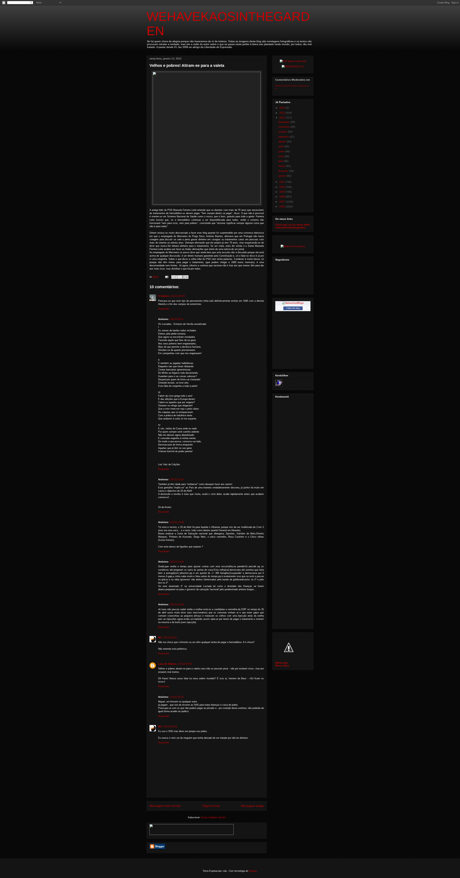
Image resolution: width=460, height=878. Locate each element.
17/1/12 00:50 (185, 664)
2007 (282, 201)
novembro (284, 126)
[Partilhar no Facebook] (183, 277)
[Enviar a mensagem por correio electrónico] (166, 276)
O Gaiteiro (163, 296)
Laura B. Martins (167, 664)
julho (281, 146)
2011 (282, 181)
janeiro (282, 175)
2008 (282, 196)
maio (281, 156)
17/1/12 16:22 (176, 697)
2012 (282, 117)
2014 (282, 107)
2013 (282, 112)
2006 (282, 206)
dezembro (284, 121)
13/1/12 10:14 (176, 479)
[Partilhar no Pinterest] (186, 277)
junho (281, 151)
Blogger (253, 871)
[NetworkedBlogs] (293, 302)
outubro (283, 131)
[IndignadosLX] (293, 66)
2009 (282, 191)
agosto (282, 141)
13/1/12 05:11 (176, 319)
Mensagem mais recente (165, 805)
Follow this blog (293, 308)
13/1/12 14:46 (176, 561)
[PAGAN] (293, 61)
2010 (282, 186)
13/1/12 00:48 (178, 296)
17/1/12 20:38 (170, 726)
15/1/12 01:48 (176, 604)
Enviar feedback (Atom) (213, 817)
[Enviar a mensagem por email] (173, 277)
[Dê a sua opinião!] (176, 277)
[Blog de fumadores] (293, 246)
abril (281, 161)
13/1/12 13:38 (176, 522)
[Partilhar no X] (180, 277)
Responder (163, 308)
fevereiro (283, 170)
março (282, 165)
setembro (284, 136)
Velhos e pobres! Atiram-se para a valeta (187, 65)
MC (160, 637)
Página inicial (211, 805)
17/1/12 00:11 (170, 637)
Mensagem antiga (252, 805)
